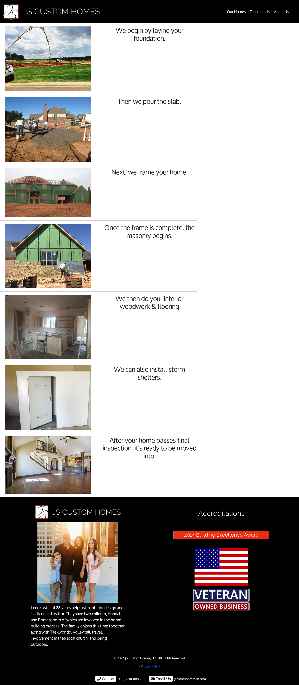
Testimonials (260, 11)
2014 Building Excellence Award (221, 535)
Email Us (163, 679)
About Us (281, 11)
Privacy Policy (150, 666)
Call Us (107, 679)
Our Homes (236, 11)
